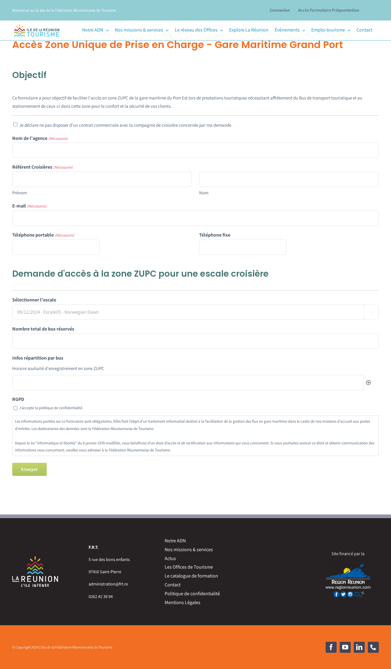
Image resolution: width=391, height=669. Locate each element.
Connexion (280, 10)
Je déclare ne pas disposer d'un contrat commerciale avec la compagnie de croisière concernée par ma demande (125, 125)
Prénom (19, 193)
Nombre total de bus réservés (43, 329)
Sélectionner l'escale (34, 300)
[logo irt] (36, 23)
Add (368, 382)
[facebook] (331, 647)
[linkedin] (359, 647)
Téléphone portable (43, 235)
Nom (203, 193)
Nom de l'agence (40, 138)
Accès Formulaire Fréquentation (328, 10)
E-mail (29, 206)
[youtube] (345, 647)
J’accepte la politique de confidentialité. (51, 407)
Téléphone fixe (214, 235)
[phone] (373, 647)
